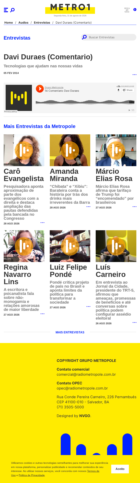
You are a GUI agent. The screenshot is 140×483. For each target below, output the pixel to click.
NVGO (85, 416)
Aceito (120, 469)
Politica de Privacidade (53, 475)
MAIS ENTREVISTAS (70, 332)
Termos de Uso (28, 475)
